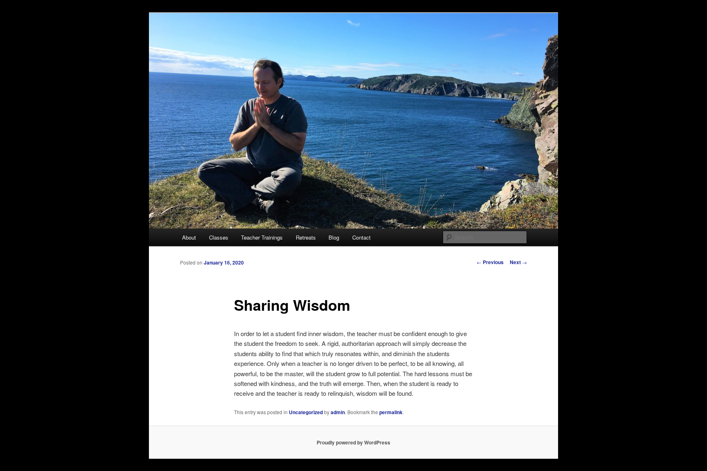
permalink (391, 412)
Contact (361, 237)
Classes (218, 237)
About (189, 237)
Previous (490, 262)
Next (518, 262)
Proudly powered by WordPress (353, 442)
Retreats (306, 237)
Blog (334, 237)
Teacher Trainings (262, 237)
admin (338, 412)
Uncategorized (306, 412)
